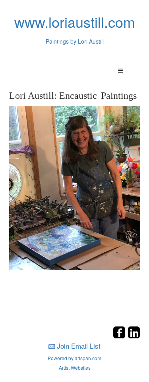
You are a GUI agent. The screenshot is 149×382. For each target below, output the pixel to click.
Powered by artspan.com (74, 358)
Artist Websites (75, 367)
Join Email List (79, 346)
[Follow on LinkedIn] (134, 336)
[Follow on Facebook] (120, 336)
